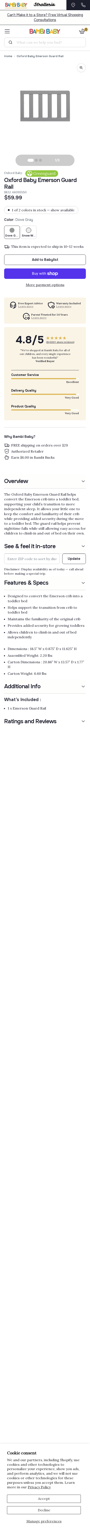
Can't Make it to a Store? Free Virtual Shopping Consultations (45, 17)
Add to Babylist (45, 259)
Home (8, 56)
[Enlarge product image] (81, 67)
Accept (44, 1498)
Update (74, 558)
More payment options (45, 285)
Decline (44, 1510)
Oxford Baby (13, 173)
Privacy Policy (39, 1487)
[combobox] (47, 42)
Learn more (25, 306)
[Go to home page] (45, 31)
